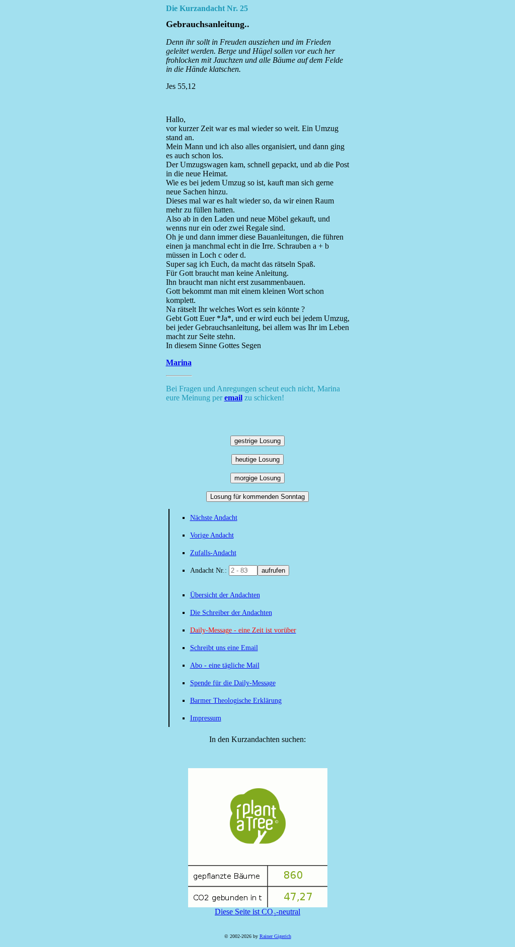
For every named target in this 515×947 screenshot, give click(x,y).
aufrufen (273, 570)
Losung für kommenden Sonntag (257, 496)
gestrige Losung (257, 441)
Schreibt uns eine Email (224, 648)
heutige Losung (257, 459)
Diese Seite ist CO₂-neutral (257, 911)
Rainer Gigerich (275, 936)
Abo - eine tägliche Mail (225, 665)
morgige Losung (257, 478)
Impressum (205, 718)
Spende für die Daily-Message (233, 683)
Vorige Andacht (212, 535)
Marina (179, 362)
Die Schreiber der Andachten (231, 612)
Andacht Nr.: (209, 570)
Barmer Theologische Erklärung (236, 700)
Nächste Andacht (213, 517)
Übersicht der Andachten (225, 595)
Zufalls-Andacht (213, 553)
